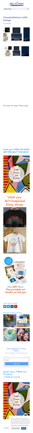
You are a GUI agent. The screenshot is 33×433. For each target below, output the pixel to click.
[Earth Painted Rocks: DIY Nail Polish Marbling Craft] (9, 335)
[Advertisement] (16, 81)
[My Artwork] (9, 321)
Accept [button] (23, 428)
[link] (12, 377)
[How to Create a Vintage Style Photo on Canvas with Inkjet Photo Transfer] (23, 321)
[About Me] (23, 335)
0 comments (7, 23)
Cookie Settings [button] (15, 428)
